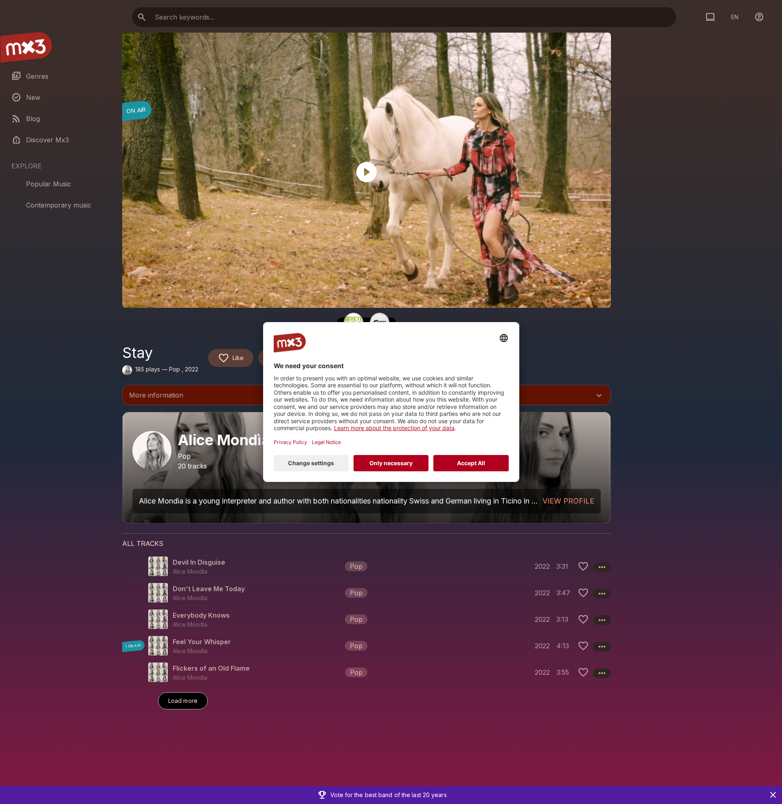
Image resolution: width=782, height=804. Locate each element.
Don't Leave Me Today (209, 589)
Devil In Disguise (199, 562)
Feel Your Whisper (202, 642)
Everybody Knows (201, 615)
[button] (366, 566)
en (734, 16)
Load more (183, 700)
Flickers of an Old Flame (211, 668)
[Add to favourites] (583, 566)
